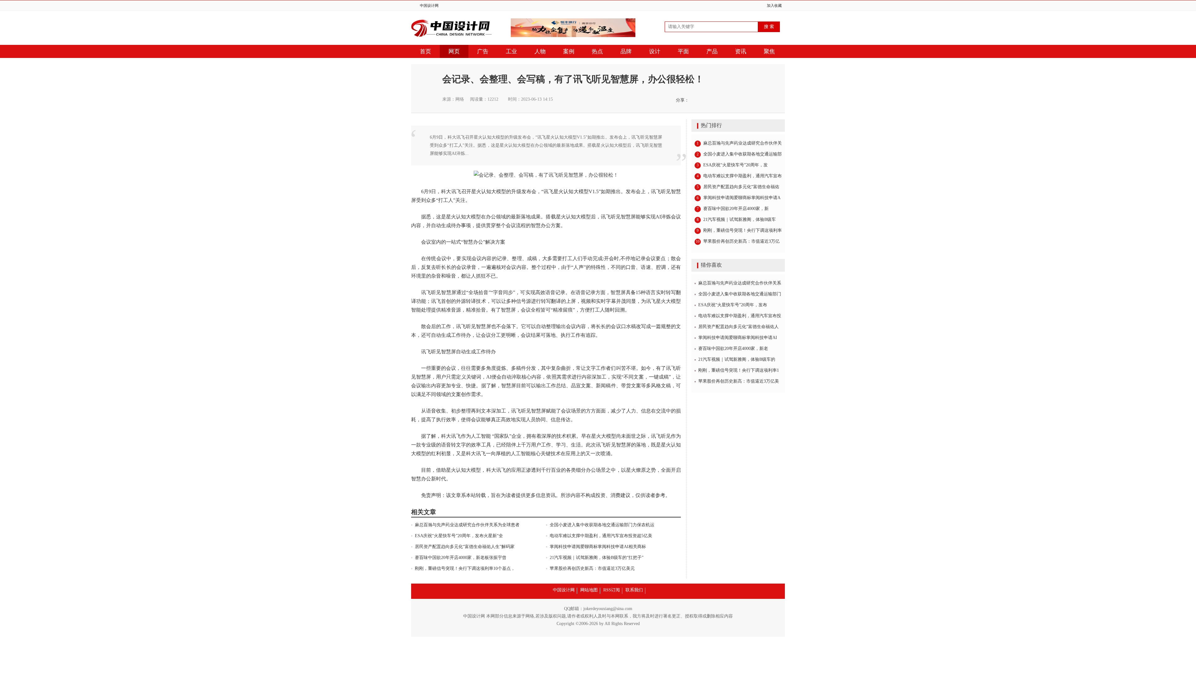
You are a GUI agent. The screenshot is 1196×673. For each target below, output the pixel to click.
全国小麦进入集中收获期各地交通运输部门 (739, 294)
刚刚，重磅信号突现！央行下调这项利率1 (738, 370)
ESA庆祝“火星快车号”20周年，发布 (732, 305)
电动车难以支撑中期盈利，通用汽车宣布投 (739, 315)
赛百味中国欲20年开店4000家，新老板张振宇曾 (460, 557)
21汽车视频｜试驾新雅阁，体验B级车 (736, 219)
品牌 (626, 51)
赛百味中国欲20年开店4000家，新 (733, 208)
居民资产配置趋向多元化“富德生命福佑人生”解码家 (465, 546)
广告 (482, 51)
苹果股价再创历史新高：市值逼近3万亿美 (738, 381)
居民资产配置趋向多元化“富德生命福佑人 (738, 326)
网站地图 (589, 590)
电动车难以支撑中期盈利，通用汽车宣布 (739, 176)
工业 (511, 51)
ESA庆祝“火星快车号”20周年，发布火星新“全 (459, 535)
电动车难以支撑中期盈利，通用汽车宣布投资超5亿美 (601, 535)
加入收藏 (774, 5)
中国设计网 (429, 5)
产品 (712, 51)
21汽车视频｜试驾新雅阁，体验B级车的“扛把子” (596, 557)
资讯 (740, 51)
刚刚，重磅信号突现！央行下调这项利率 (739, 230)
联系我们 (634, 590)
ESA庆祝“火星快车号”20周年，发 (732, 165)
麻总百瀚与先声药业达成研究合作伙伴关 (739, 143)
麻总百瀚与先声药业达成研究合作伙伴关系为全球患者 (467, 525)
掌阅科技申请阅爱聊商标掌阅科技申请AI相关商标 (598, 546)
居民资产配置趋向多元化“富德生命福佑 (738, 186)
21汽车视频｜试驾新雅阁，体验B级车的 (736, 359)
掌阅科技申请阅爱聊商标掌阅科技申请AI (737, 337)
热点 (597, 51)
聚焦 (769, 51)
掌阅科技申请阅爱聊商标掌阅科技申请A (739, 197)
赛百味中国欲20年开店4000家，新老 (733, 348)
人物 (540, 51)
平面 (683, 51)
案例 (568, 51)
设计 (654, 51)
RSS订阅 (611, 590)
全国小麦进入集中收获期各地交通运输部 (739, 154)
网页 (454, 51)
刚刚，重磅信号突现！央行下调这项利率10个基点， (465, 568)
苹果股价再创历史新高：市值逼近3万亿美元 (592, 568)
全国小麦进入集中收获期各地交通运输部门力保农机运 (602, 525)
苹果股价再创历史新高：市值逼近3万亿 (738, 241)
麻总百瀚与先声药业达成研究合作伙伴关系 (739, 283)
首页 (425, 51)
